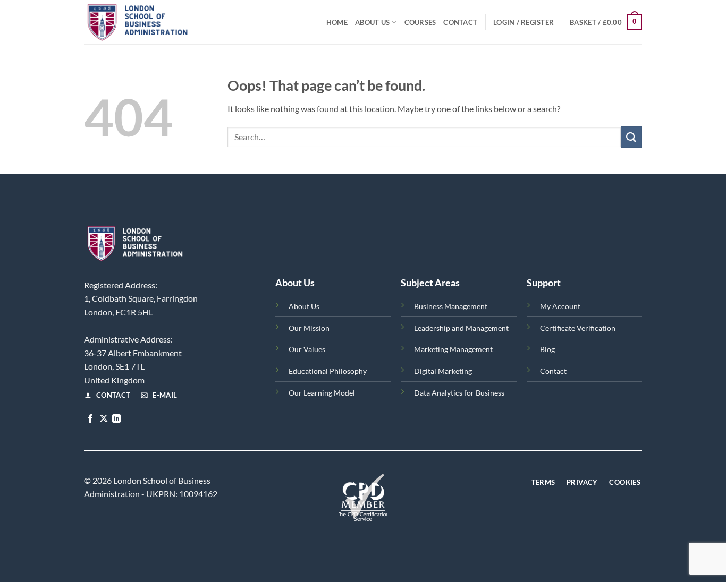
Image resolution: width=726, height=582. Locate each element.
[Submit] (631, 136)
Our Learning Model (322, 392)
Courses (420, 22)
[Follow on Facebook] (90, 419)
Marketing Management (453, 349)
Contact (460, 22)
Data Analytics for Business (459, 392)
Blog (547, 349)
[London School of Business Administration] (161, 22)
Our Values (307, 349)
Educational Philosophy (328, 370)
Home (337, 22)
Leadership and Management (461, 327)
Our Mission (309, 327)
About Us (372, 22)
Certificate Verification (577, 327)
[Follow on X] (103, 419)
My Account (560, 306)
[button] (523, 22)
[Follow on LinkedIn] (116, 419)
